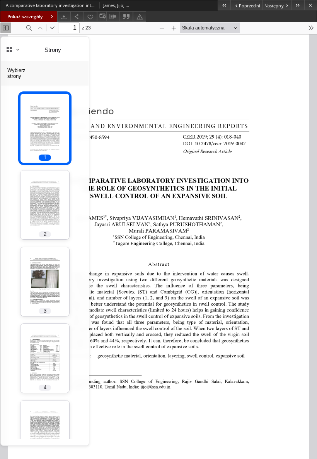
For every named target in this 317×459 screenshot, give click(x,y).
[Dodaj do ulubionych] (90, 16)
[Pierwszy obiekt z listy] (224, 5)
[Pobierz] (63, 16)
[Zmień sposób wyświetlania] (101, 16)
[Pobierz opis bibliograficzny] (112, 16)
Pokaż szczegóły (25, 16)
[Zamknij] (310, 5)
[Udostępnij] (77, 16)
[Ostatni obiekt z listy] (297, 5)
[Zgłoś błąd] (139, 16)
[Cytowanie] (126, 16)
